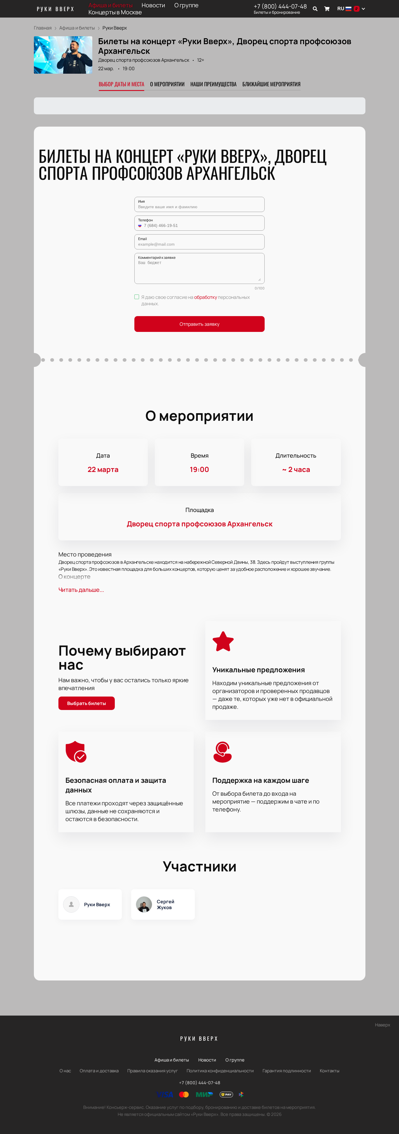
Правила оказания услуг (152, 1071)
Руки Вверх (56, 9)
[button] (140, 225)
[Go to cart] (327, 9)
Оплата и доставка (99, 1071)
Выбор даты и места (121, 84)
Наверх (382, 1025)
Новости (153, 5)
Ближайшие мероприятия (271, 84)
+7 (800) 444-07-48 (280, 6)
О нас (65, 1071)
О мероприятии (167, 84)
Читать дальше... (81, 590)
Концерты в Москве (115, 12)
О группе (186, 5)
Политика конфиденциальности (220, 1071)
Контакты (329, 1071)
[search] (315, 9)
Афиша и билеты (110, 5)
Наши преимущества (213, 84)
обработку (205, 297)
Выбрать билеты (86, 703)
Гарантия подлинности (287, 1071)
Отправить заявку (199, 324)
